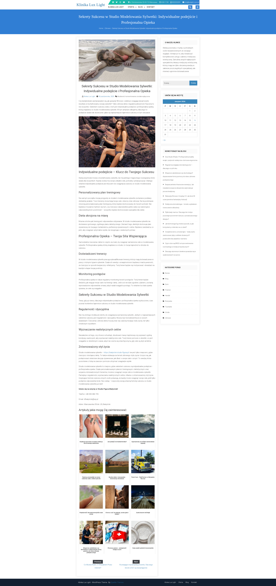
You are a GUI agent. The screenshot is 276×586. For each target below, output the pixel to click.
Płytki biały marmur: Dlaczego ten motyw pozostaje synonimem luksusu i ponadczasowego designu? (180, 215)
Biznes (167, 273)
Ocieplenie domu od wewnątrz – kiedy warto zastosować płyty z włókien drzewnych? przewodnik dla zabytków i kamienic (179, 235)
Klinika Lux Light (91, 5)
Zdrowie (168, 318)
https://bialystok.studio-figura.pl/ (116, 352)
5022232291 (175, 2)
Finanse (168, 290)
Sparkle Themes (117, 582)
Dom (167, 284)
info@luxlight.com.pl (192, 2)
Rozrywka (168, 301)
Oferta (131, 7)
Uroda (167, 312)
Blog (140, 7)
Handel (167, 295)
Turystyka (168, 307)
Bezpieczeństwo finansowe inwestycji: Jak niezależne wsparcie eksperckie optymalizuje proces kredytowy (178, 188)
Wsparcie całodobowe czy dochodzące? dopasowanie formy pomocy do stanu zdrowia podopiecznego (179, 176)
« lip (164, 140)
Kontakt (151, 7)
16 (195, 120)
